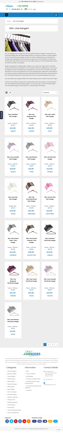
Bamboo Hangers (11, 373)
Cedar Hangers (11, 376)
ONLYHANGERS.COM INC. (25, 428)
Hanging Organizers (12, 402)
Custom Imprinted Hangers (14, 410)
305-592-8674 (16, 9)
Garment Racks (11, 405)
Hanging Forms (11, 399)
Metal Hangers (11, 381)
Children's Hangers (12, 384)
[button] (1, 115)
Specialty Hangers (12, 394)
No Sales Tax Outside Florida (33, 379)
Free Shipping (29, 376)
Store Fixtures (10, 407)
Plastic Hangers (11, 379)
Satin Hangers (11, 386)
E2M (47, 428)
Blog (27, 371)
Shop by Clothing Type (13, 412)
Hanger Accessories (12, 397)
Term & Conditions (30, 373)
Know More (40, 1)
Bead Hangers (11, 389)
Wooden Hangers (11, 371)
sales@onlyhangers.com (50, 384)
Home (9, 21)
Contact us (29, 390)
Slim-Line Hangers (12, 392)
